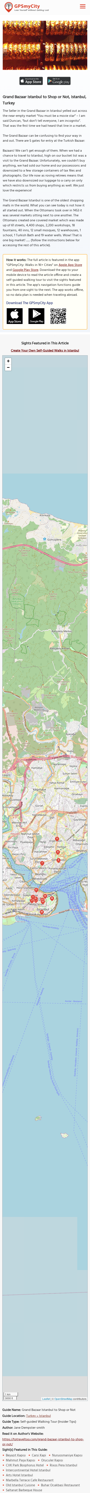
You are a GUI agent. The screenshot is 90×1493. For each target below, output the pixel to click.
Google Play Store (25, 270)
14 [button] (45, 896)
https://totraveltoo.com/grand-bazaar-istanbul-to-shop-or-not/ (43, 1442)
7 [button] (42, 863)
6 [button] (58, 860)
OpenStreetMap (63, 1398)
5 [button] (32, 896)
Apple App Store (70, 265)
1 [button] (31, 900)
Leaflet (46, 1398)
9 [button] (57, 838)
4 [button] (35, 898)
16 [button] (52, 898)
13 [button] (43, 901)
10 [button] (42, 912)
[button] (8, 361)
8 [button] (57, 852)
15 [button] (36, 889)
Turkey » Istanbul (38, 1416)
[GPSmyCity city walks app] (27, 7)
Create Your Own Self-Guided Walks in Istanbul (45, 350)
